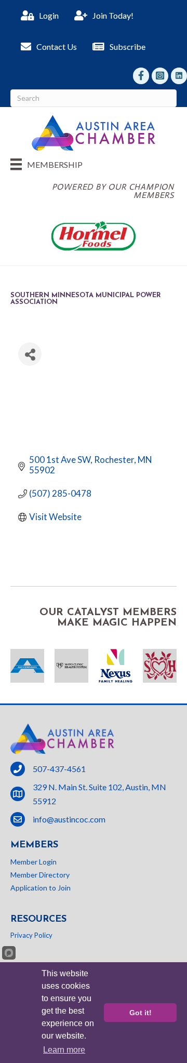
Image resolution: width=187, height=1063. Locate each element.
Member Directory (40, 874)
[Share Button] (30, 354)
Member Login (33, 861)
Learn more (64, 1049)
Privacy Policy (31, 935)
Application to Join (40, 887)
